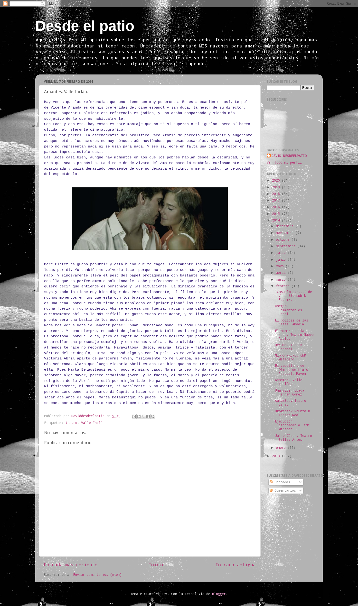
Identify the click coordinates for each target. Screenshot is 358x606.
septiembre (286, 246)
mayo (281, 266)
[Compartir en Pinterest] (152, 416)
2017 (277, 200)
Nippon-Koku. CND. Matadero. (291, 357)
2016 (277, 207)
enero (282, 447)
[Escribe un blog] (138, 416)
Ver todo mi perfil (284, 162)
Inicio (157, 564)
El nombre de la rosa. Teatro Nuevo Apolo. (294, 335)
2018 (277, 194)
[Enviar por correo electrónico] (134, 416)
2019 (277, 187)
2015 (277, 213)
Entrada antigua (236, 564)
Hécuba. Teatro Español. (288, 347)
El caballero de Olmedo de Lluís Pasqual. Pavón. (291, 369)
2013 (277, 456)
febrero (284, 286)
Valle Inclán (92, 423)
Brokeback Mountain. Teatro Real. (293, 413)
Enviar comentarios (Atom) (97, 574)
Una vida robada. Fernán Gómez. (290, 392)
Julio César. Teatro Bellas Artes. (293, 437)
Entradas (281, 482)
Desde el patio (84, 26)
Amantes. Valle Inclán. (288, 382)
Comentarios (284, 490)
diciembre (285, 226)
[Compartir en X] (143, 416)
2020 (277, 180)
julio (282, 252)
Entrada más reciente (70, 564)
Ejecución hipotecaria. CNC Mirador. (292, 425)
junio (282, 259)
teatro (71, 423)
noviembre (285, 232)
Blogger (219, 594)
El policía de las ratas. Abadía (291, 322)
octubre (284, 239)
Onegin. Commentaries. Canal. (289, 310)
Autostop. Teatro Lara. (290, 402)
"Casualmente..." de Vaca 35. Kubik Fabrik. (293, 296)
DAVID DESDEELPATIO (289, 156)
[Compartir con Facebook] (148, 416)
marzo (282, 279)
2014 (277, 220)
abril (282, 272)
